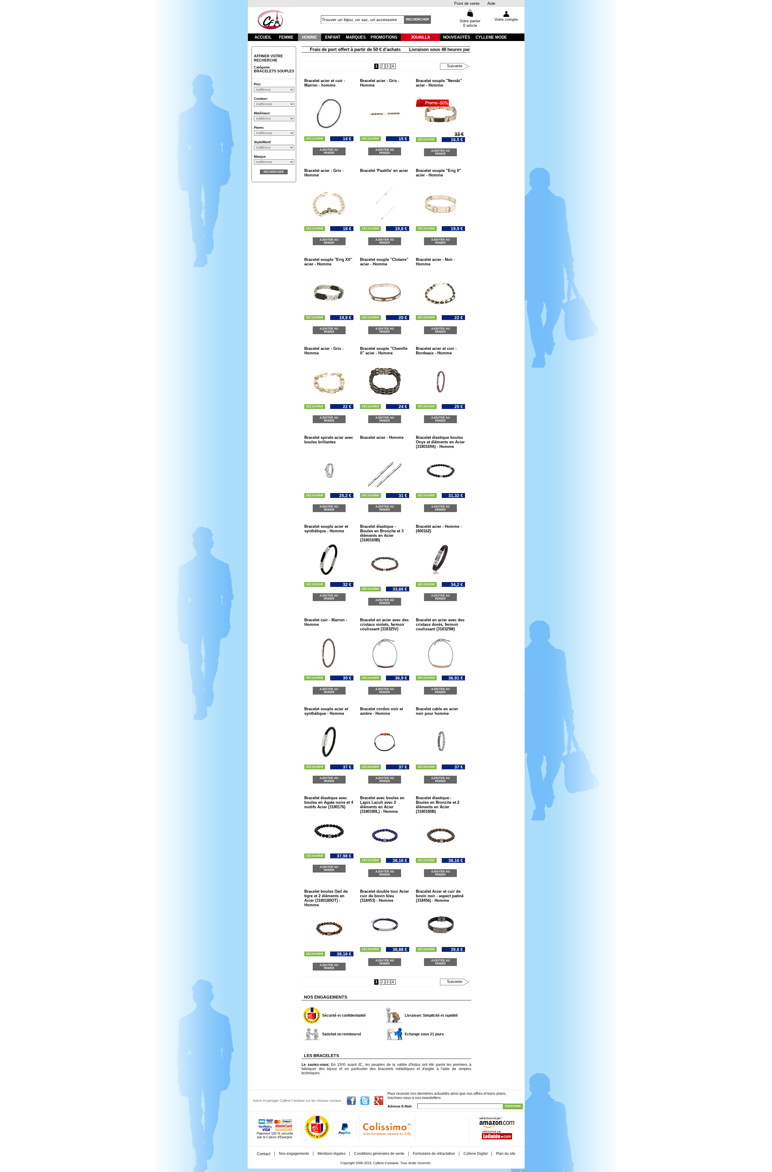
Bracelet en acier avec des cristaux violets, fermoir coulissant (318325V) (384, 624)
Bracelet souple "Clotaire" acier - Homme (384, 261)
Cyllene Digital (476, 1153)
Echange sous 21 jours (424, 1034)
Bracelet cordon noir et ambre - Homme (381, 711)
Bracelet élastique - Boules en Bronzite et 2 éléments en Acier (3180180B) (437, 805)
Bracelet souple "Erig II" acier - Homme (438, 172)
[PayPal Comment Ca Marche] (344, 1135)
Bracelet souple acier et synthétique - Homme (326, 528)
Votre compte (506, 19)
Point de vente (466, 3)
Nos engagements (294, 1153)
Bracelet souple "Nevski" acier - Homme (439, 82)
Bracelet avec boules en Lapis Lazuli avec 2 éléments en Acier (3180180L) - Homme (382, 805)
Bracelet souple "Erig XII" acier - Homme (328, 261)
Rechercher (417, 19)
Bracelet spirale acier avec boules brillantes (328, 439)
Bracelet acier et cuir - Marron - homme (324, 82)
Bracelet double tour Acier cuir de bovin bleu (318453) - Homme (384, 896)
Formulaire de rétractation (434, 1153)
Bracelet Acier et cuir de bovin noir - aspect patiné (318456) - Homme (440, 896)
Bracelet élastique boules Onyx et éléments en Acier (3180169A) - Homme (440, 442)
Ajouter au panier (329, 151)
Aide (491, 3)
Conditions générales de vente (379, 1153)
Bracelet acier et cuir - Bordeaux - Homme (436, 350)
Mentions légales (332, 1153)
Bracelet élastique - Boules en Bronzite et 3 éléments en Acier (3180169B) (381, 533)
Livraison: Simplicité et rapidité (431, 1015)
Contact (264, 1153)
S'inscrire (513, 1106)
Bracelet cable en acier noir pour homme (437, 711)
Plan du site (505, 1153)
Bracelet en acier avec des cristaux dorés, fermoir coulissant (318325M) (440, 624)
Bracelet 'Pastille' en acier (384, 170)
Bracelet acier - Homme (381, 437)
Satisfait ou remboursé (341, 1034)
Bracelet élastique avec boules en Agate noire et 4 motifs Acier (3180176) (328, 802)
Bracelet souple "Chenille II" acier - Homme (383, 350)
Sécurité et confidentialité (344, 1015)
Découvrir (314, 138)
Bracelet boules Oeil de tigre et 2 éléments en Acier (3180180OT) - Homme (326, 898)
